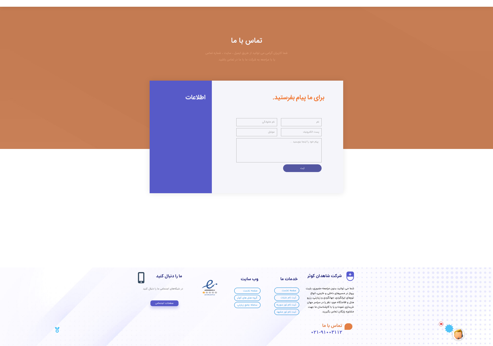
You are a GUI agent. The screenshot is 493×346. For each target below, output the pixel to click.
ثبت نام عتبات (288, 297)
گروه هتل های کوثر (247, 298)
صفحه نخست (289, 290)
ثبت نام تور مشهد (286, 312)
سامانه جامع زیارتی (247, 305)
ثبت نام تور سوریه (286, 305)
